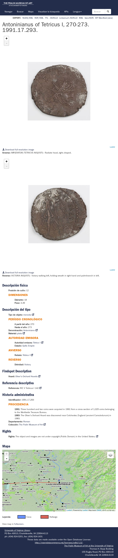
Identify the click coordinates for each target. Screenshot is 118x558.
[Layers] (110, 455)
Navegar (8, 11)
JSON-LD (54, 17)
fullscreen (19, 524)
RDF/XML (39, 17)
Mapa (30, 11)
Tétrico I (36, 342)
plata (19, 333)
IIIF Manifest (101, 17)
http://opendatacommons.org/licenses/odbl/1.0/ (59, 542)
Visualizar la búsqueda (49, 11)
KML (81, 17)
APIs (66, 11)
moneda (27, 314)
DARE (99, 510)
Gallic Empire (28, 345)
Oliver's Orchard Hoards (26, 376)
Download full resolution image (19, 149)
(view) (110, 17)
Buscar (20, 11)
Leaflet (112, 147)
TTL (46, 17)
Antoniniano (29, 330)
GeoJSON (89, 17)
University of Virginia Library (17, 530)
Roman (26, 421)
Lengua (76, 11)
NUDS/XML (27, 17)
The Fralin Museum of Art (31, 424)
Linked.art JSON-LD (68, 17)
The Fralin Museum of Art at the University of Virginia (88, 545)
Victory (27, 364)
